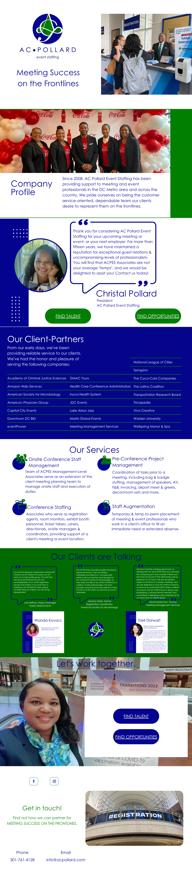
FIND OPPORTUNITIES (158, 316)
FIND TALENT (68, 316)
